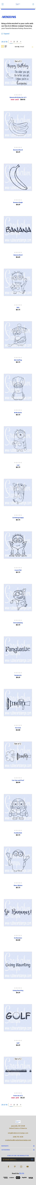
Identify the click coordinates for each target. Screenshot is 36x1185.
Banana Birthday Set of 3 (18, 97)
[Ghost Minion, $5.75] (18, 860)
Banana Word (18, 255)
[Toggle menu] (2, 4)
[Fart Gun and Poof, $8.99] (18, 755)
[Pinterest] (15, 1167)
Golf (18, 1043)
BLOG (21, 1173)
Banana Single (18, 202)
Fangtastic (18, 675)
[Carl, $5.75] (18, 440)
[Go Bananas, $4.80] (18, 912)
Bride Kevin (18, 412)
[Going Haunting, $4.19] (18, 965)
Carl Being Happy (18, 517)
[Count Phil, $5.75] (18, 545)
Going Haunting (18, 990)
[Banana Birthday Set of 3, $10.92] (18, 72)
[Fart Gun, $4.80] (18, 702)
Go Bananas (18, 938)
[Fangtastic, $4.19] (18, 650)
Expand (6, 33)
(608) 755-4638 (18, 1137)
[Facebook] (8, 1167)
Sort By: (17, 46)
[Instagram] (21, 1167)
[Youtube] (28, 1167)
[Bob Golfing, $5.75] (18, 335)
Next (20, 41)
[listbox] (27, 47)
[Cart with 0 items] (33, 4)
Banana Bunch (18, 150)
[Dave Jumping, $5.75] (18, 597)
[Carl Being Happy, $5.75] (18, 492)
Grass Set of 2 (18, 1095)
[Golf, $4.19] (18, 1017)
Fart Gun (18, 728)
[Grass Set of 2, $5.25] (18, 1070)
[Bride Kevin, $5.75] (18, 387)
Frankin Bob (18, 833)
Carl (18, 465)
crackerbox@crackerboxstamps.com (18, 1140)
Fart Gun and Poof (18, 780)
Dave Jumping (18, 623)
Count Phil (18, 570)
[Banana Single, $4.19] (18, 177)
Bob (18, 307)
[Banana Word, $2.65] (18, 229)
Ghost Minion (18, 885)
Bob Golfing (18, 360)
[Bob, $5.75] (18, 282)
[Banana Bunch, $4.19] (18, 124)
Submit (32, 1159)
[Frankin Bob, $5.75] (18, 807)
